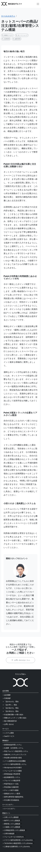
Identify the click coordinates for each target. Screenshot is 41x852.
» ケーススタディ (9, 809)
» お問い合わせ (8, 724)
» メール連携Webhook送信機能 (14, 761)
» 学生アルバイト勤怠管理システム (15, 751)
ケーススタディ (8, 16)
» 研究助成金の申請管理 (11, 774)
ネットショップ (22, 35)
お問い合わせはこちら (22, 660)
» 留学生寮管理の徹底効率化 (13, 797)
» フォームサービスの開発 (12, 771)
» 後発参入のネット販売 (11, 794)
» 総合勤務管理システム (11, 777)
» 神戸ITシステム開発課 (11, 821)
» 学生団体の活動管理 (11, 787)
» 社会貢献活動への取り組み (13, 714)
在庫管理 (7, 39)
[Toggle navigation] (37, 3)
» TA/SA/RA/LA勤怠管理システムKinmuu (18, 843)
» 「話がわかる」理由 (11, 701)
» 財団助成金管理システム (12, 745)
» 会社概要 (7, 695)
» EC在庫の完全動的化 (11, 800)
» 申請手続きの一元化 (11, 784)
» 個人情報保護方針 (10, 721)
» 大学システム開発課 (11, 817)
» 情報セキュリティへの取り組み (14, 718)
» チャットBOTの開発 (11, 790)
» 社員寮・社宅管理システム (13, 748)
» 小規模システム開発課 (11, 827)
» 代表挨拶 (7, 698)
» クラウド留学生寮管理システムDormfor (18, 840)
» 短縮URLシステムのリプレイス (14, 755)
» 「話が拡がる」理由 (11, 708)
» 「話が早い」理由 (10, 705)
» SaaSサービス (8, 736)
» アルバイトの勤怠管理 (11, 781)
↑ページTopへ (20, 674)
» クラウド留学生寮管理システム (14, 764)
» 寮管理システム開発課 (11, 824)
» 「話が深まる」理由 (11, 711)
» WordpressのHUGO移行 (12, 768)
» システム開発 (8, 733)
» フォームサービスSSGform (13, 837)
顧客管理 (17, 39)
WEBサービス (8, 35)
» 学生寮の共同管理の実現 (12, 758)
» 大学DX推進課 (8, 834)
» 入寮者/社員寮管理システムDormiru (16, 847)
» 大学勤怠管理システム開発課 (14, 830)
